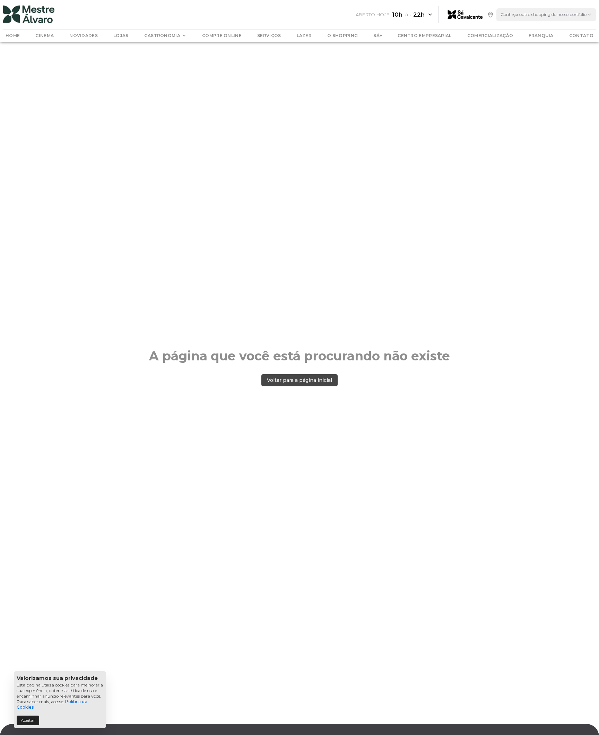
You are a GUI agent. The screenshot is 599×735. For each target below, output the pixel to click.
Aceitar (28, 720)
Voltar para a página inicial (299, 380)
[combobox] (546, 14)
